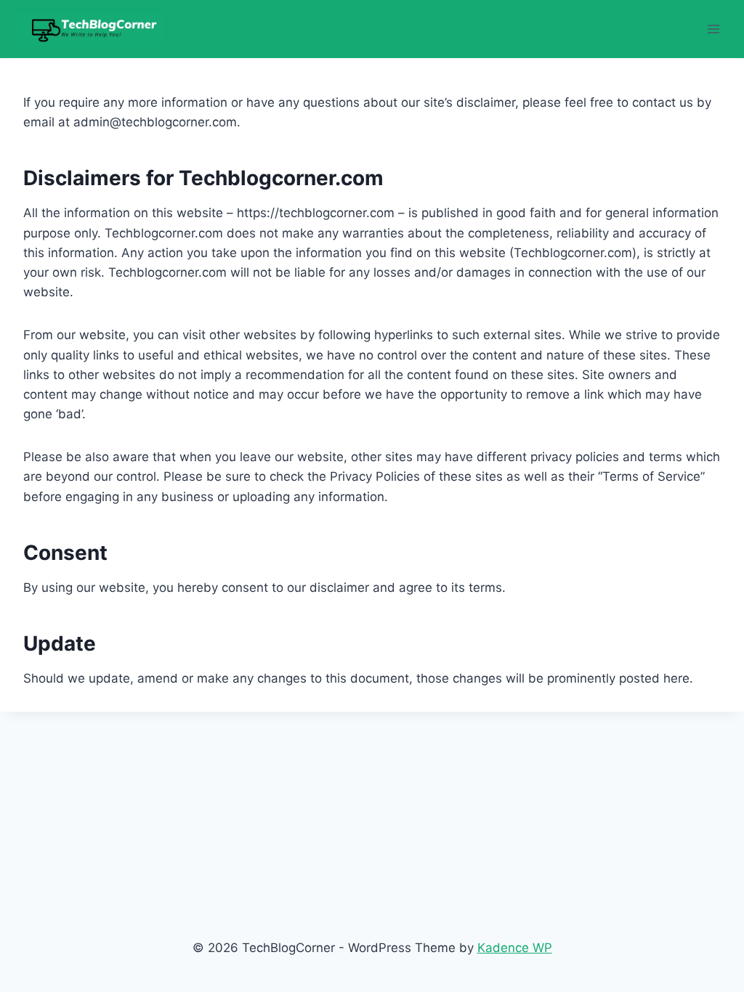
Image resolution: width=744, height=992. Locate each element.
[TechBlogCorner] (90, 29)
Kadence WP (514, 947)
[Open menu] (713, 28)
